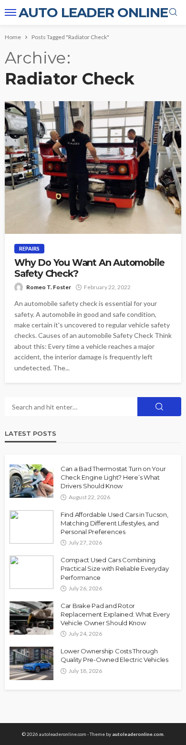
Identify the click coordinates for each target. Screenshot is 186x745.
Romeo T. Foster (48, 287)
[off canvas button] (10, 12)
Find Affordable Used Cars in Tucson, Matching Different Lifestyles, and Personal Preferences (114, 523)
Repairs (29, 248)
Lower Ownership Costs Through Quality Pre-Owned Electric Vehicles (114, 655)
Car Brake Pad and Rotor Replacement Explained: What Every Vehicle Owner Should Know (115, 614)
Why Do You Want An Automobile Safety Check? (89, 268)
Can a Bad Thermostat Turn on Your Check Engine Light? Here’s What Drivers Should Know (113, 477)
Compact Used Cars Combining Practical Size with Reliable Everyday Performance (114, 568)
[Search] (173, 12)
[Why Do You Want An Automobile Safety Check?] (93, 167)
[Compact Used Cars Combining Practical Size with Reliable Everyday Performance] (31, 572)
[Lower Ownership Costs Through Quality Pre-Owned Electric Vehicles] (31, 663)
